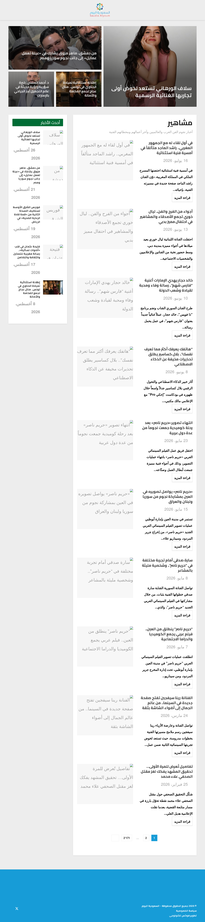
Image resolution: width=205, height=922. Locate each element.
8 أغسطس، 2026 (77, 105)
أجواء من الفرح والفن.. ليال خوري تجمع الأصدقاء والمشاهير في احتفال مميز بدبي (166, 216)
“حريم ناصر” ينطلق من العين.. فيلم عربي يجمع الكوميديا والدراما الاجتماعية (169, 634)
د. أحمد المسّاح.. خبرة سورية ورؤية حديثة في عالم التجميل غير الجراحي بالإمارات (31, 89)
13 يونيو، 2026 (176, 229)
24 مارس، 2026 (175, 715)
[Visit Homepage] (100, 10)
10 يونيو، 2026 (176, 298)
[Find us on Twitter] (16, 908)
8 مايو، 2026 (178, 578)
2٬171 (127, 838)
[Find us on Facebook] (24, 908)
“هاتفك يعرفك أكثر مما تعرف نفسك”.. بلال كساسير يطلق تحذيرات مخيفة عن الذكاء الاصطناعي (168, 357)
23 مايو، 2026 (176, 440)
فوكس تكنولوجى (179, 915)
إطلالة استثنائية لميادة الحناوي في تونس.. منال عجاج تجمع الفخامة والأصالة (79, 89)
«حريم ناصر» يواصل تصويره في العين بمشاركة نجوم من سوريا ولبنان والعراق (168, 496)
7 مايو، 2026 (178, 647)
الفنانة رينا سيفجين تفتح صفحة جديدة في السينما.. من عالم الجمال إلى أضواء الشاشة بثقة (167, 702)
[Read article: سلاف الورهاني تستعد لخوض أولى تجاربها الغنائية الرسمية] (53, 137)
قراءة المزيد (181, 197)
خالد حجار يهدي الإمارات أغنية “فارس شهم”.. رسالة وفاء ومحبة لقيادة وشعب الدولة (166, 285)
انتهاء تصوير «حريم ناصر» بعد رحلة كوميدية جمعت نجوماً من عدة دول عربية (167, 427)
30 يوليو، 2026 (32, 105)
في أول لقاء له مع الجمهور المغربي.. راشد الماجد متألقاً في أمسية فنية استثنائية (167, 147)
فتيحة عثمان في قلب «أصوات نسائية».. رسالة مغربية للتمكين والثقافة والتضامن (26, 252)
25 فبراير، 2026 (175, 784)
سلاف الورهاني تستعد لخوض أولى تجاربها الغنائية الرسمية (151, 91)
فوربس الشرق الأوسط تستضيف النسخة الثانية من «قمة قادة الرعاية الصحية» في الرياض (26, 214)
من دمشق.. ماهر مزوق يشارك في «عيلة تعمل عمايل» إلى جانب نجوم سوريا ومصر (59, 55)
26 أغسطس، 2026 (171, 105)
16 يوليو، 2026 (176, 160)
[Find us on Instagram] (9, 908)
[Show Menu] (193, 10)
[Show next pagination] (115, 838)
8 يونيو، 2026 (177, 371)
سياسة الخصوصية (186, 910)
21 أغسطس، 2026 (76, 67)
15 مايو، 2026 (176, 509)
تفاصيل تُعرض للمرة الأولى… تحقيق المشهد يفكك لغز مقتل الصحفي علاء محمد (167, 771)
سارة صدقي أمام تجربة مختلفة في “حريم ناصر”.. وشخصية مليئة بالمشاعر (167, 565)
